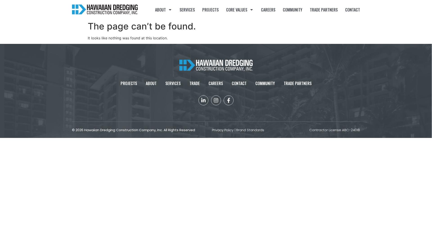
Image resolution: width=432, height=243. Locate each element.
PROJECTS (210, 10)
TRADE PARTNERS (324, 10)
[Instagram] (216, 100)
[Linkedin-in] (203, 100)
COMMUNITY (292, 10)
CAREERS (268, 10)
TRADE (194, 83)
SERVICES (187, 10)
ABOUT (160, 10)
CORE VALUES (236, 10)
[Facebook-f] (229, 100)
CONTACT (352, 10)
